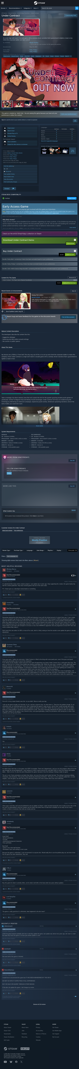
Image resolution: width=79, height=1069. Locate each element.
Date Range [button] (40, 550)
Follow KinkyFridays (16, 468)
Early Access (7, 56)
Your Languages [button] (11, 556)
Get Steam (55, 1027)
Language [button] (29, 550)
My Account (55, 1037)
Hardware (24, 1034)
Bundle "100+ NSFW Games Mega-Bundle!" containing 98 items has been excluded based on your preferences (35, 268)
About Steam (7, 1027)
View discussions (8, 179)
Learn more (56, 213)
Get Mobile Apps (57, 1030)
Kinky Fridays (33, 50)
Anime (32, 56)
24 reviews (9, 728)
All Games (4, 13)
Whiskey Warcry (11, 569)
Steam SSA (7, 1030)
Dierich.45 (10, 686)
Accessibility (39, 1030)
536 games (9, 571)
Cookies (38, 1037)
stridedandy (10, 821)
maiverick (9, 791)
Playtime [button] (50, 550)
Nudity (21, 56)
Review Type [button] (6, 550)
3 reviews (9, 823)
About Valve (25, 1027)
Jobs (23, 1030)
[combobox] (58, 8)
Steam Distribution (9, 1037)
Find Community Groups (10, 182)
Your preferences (18, 530)
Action (9, 153)
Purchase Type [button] (18, 550)
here (34, 516)
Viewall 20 (72, 150)
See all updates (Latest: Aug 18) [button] (14, 311)
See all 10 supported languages (49, 141)
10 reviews (16, 571)
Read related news (9, 176)
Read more (73, 227)
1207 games (9, 646)
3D (43, 56)
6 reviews (9, 898)
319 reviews (17, 646)
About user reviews (7, 530)
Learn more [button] (71, 198)
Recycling (24, 1037)
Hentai (51, 56)
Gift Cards (7, 1040)
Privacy (38, 1027)
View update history (9, 174)
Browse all (72, 277)
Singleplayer (38, 56)
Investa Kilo (10, 602)
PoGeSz (9, 726)
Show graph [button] (71, 550)
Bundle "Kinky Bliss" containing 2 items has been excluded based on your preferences (28, 259)
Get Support (55, 1034)
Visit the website (8, 166)
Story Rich (27, 56)
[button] (4, 8)
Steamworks (7, 1034)
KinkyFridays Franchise (23, 13)
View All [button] (74, 291)
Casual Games (12, 13)
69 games (9, 604)
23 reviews (9, 792)
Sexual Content (15, 56)
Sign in (3, 120)
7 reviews (9, 755)
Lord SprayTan (11, 896)
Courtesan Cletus (12, 644)
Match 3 (67, 56)
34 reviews (16, 604)
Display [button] (59, 550)
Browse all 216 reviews (39, 1004)
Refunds (38, 1040)
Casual (62, 56)
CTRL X (9, 868)
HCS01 (9, 754)
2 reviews (9, 688)
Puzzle (47, 56)
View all (73, 510)
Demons (57, 56)
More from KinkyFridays (18, 457)
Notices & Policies (41, 1034)
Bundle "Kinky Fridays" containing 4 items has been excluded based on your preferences (29, 264)
